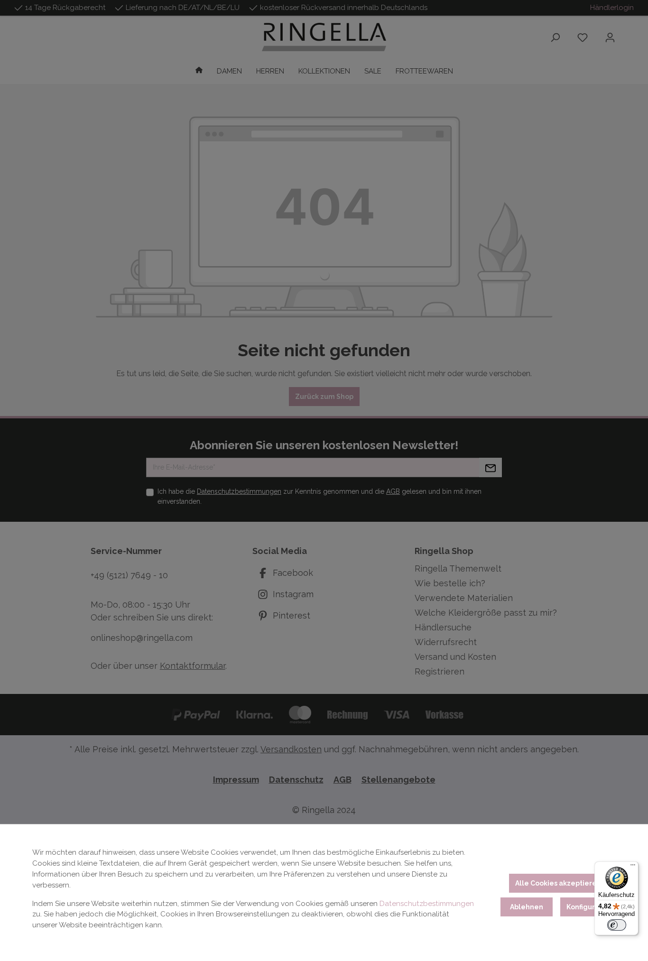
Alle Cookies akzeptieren (558, 883)
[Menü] (633, 867)
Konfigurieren (589, 907)
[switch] (616, 925)
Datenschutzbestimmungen (427, 903)
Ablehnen (526, 907)
